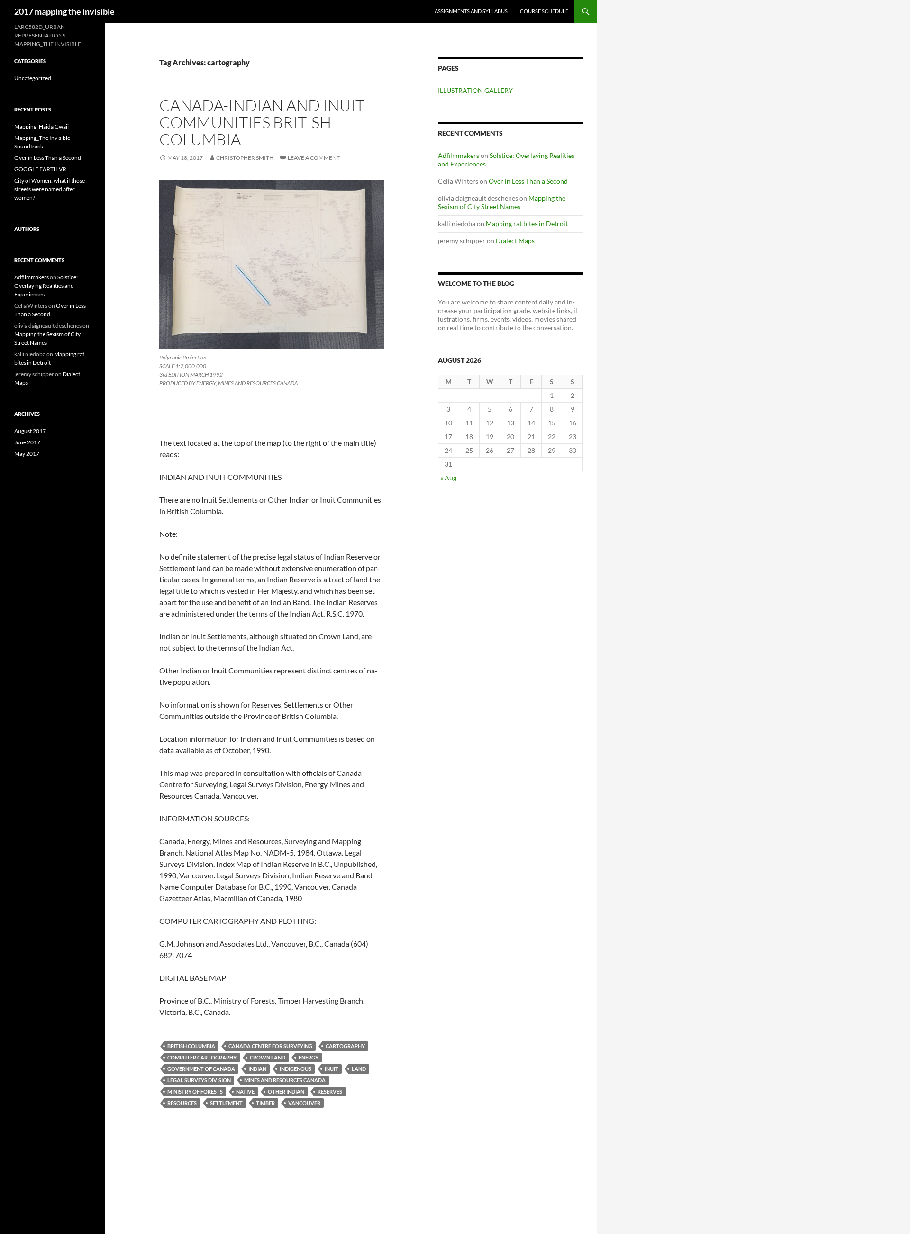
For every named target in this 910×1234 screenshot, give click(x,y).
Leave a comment (314, 157)
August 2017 (30, 430)
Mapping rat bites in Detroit (527, 224)
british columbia (191, 1046)
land (359, 1069)
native (245, 1091)
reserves (330, 1091)
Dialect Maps (515, 241)
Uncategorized (32, 78)
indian (257, 1069)
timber (265, 1103)
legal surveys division (199, 1080)
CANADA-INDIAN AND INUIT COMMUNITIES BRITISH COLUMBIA (261, 122)
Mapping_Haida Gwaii (41, 126)
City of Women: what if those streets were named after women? (49, 189)
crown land (267, 1057)
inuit (331, 1069)
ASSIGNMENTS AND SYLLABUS (471, 11)
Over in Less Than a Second (528, 181)
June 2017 (27, 442)
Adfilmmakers (458, 155)
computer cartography (202, 1057)
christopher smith (244, 157)
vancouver (304, 1103)
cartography (345, 1046)
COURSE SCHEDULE (544, 11)
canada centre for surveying (270, 1046)
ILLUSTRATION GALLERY (475, 90)
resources (182, 1103)
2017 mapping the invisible (64, 11)
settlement (226, 1103)
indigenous (295, 1069)
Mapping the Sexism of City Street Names (501, 202)
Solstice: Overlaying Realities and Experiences (46, 286)
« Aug (448, 478)
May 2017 (26, 453)
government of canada (201, 1069)
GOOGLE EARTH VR (40, 169)
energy (308, 1057)
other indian (286, 1091)
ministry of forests (195, 1091)
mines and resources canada (285, 1080)
